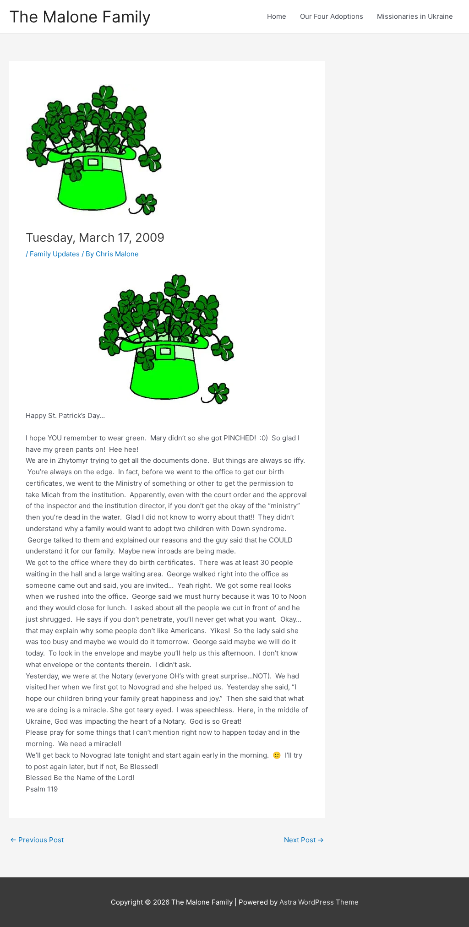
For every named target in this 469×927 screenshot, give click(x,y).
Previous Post (37, 839)
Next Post (304, 839)
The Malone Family (80, 16)
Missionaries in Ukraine (415, 16)
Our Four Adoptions (331, 16)
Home (276, 16)
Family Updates (55, 253)
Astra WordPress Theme (319, 902)
